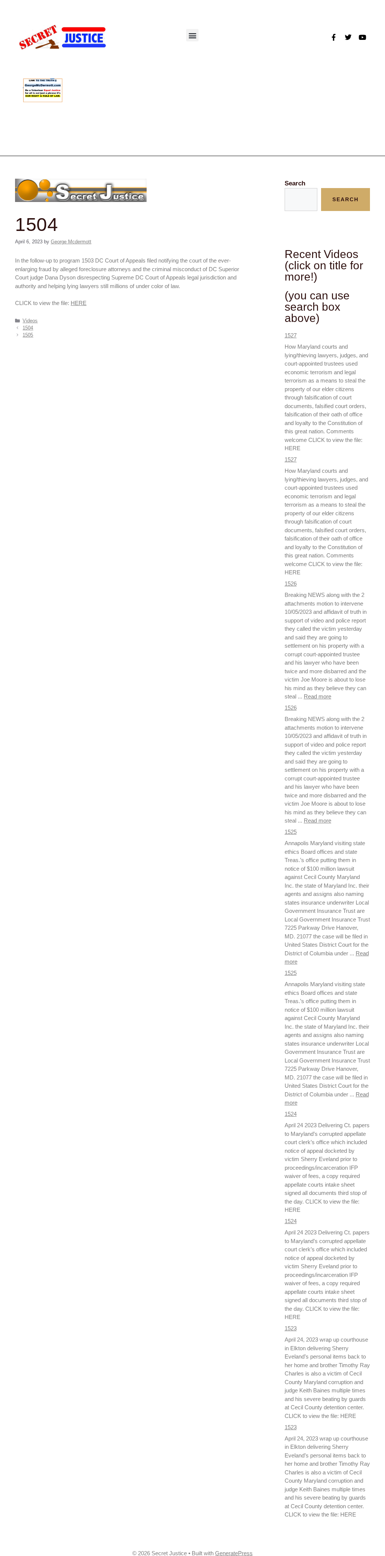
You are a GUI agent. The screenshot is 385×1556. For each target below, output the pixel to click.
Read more (317, 696)
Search (295, 183)
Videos (30, 320)
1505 (28, 335)
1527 (291, 335)
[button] (192, 35)
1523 (291, 1328)
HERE (78, 303)
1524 (291, 1114)
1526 (291, 583)
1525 (291, 832)
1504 (28, 328)
